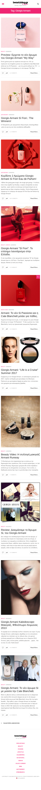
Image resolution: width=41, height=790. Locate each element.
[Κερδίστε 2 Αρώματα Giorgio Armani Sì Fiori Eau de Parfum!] (20, 154)
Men (20, 766)
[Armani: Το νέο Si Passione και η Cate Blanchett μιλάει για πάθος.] (20, 290)
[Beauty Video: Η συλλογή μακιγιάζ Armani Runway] (20, 421)
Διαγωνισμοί (4, 114)
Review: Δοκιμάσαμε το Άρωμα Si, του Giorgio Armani (18, 531)
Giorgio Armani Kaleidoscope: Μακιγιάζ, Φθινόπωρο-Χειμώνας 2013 (19, 624)
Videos (8, 245)
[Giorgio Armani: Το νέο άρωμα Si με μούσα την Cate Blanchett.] (20, 668)
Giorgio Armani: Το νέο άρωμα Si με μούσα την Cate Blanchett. (19, 689)
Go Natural (20, 757)
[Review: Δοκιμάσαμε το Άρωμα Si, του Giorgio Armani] (20, 503)
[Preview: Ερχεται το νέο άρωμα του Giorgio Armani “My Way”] (20, 33)
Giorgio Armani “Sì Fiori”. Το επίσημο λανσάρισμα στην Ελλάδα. (17, 251)
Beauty (3, 51)
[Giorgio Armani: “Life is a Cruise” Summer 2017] (20, 350)
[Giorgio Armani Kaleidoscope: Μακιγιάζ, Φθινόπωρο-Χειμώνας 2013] (20, 587)
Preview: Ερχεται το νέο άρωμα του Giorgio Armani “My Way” (19, 56)
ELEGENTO (22, 778)
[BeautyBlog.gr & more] (20, 3)
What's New (4, 309)
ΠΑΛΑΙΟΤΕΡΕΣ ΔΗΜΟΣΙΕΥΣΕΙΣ (11, 723)
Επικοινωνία (20, 772)
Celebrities (20, 755)
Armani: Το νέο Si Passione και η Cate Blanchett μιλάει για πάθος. (19, 314)
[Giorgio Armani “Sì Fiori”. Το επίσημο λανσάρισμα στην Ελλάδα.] (20, 223)
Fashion (20, 749)
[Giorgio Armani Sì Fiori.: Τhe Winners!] (20, 96)
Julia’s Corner (21, 763)
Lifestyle (20, 752)
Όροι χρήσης (20, 743)
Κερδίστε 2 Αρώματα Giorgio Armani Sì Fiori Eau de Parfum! (18, 177)
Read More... (34, 73)
